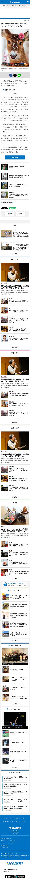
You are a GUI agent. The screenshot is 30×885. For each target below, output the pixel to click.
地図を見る (15, 157)
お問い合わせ (5, 845)
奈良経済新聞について (7, 838)
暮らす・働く (25, 6)
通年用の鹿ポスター (10, 90)
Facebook (12, 832)
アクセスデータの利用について (9, 843)
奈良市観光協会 (7, 202)
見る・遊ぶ (14, 6)
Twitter (17, 832)
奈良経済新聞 (15, 2)
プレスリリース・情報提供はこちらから (11, 840)
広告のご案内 (5, 847)
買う (20, 6)
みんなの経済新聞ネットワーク (15, 863)
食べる (8, 6)
